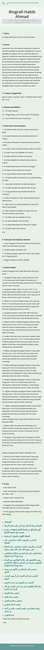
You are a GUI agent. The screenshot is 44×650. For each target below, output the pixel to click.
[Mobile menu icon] (3, 3)
